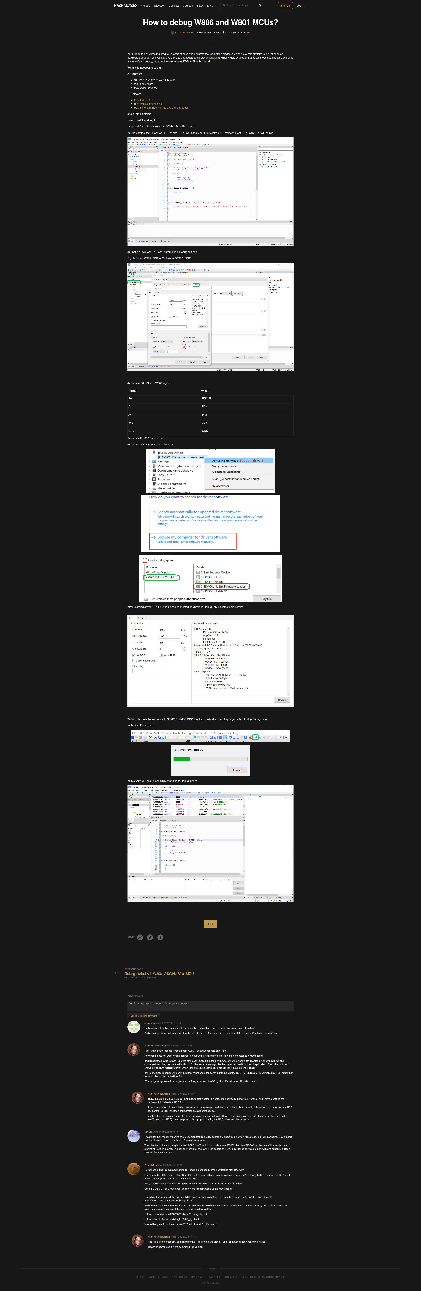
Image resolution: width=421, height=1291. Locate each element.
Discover (159, 5)
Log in (300, 5)
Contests (174, 5)
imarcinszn (181, 32)
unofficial (157, 104)
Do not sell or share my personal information (264, 1276)
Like (248, 32)
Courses (188, 5)
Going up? (211, 1268)
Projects (145, 5)
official (145, 104)
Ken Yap (148, 1131)
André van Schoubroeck (155, 1045)
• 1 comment (150, 977)
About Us (140, 1276)
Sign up (285, 5)
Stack (200, 5)
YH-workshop (150, 1164)
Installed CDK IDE (144, 100)
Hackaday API (232, 1276)
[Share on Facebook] (160, 936)
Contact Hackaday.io (158, 1276)
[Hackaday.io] (125, 5)
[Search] (260, 5)
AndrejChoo (149, 1022)
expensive (212, 57)
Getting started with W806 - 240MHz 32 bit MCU (159, 973)
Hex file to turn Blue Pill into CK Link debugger (161, 107)
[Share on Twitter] (150, 936)
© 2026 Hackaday (210, 1282)
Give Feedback (179, 1276)
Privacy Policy (214, 1276)
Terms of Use (197, 1276)
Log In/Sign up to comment (144, 1015)
